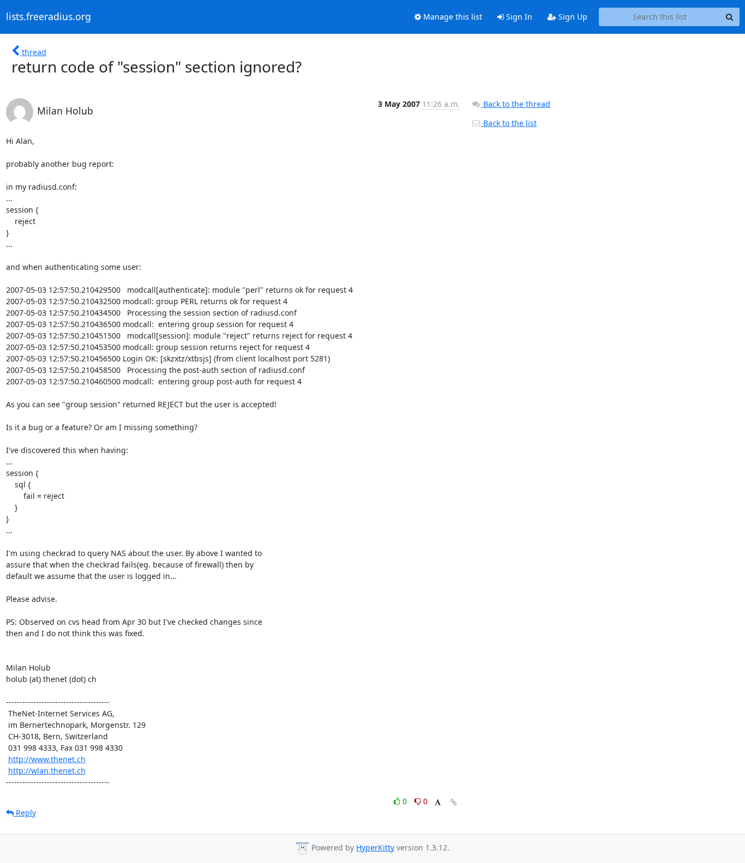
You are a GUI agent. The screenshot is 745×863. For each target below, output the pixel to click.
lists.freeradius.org (48, 16)
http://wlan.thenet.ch (47, 770)
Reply (25, 812)
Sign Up (571, 16)
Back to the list (509, 123)
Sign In (518, 16)
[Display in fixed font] (437, 802)
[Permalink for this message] (454, 802)
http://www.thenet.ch (47, 759)
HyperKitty (375, 847)
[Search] (730, 17)
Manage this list (451, 16)
